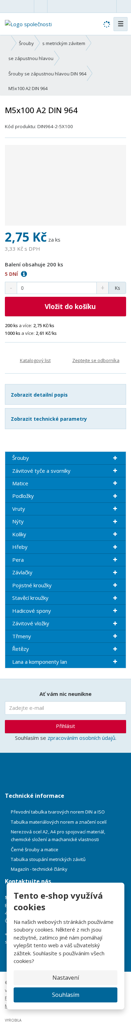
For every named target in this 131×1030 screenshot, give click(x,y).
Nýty (18, 521)
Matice (20, 483)
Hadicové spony (31, 610)
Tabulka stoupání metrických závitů (48, 859)
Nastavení (65, 977)
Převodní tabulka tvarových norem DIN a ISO (58, 812)
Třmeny (21, 636)
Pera (18, 559)
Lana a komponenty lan (39, 661)
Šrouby (20, 457)
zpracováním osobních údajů (81, 737)
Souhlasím (65, 995)
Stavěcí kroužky (30, 597)
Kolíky (19, 534)
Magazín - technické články (39, 869)
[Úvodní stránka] (28, 23)
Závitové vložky (30, 623)
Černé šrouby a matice (34, 849)
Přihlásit (65, 725)
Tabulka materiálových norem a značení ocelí (59, 822)
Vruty (18, 508)
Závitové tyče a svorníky (41, 470)
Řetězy (20, 648)
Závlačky (22, 572)
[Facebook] (40, 6)
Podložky (23, 495)
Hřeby (20, 546)
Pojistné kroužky (32, 585)
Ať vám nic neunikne (65, 693)
